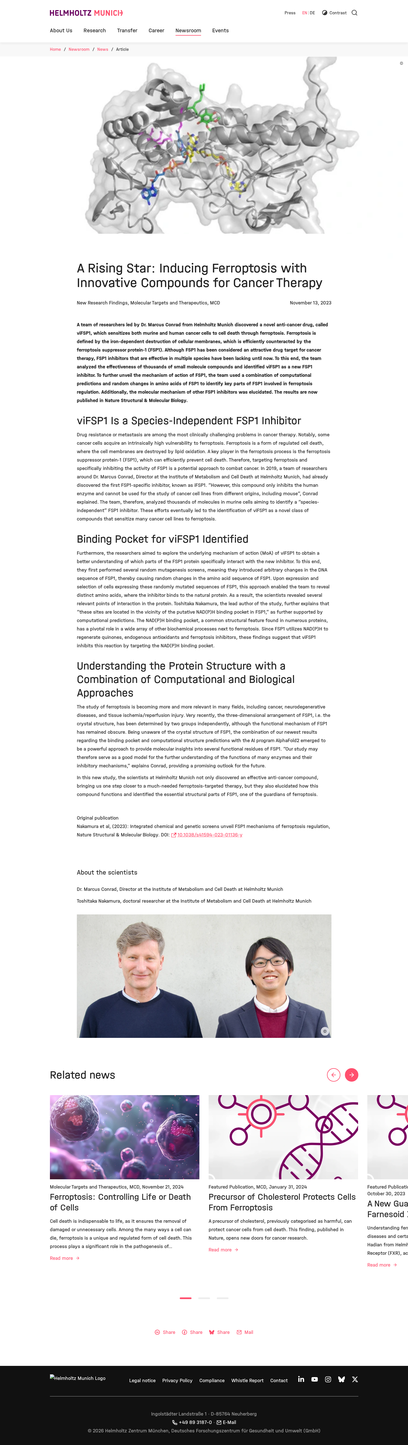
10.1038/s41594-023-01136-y (210, 835)
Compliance (212, 1381)
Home (55, 49)
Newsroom (188, 30)
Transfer (127, 30)
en (304, 13)
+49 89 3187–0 (195, 1422)
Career (156, 30)
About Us (61, 30)
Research (95, 30)
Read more (62, 1258)
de (312, 13)
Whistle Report (247, 1381)
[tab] (186, 1298)
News (102, 49)
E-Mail (229, 1422)
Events (220, 30)
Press (290, 13)
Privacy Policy (177, 1381)
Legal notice (142, 1381)
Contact (279, 1381)
